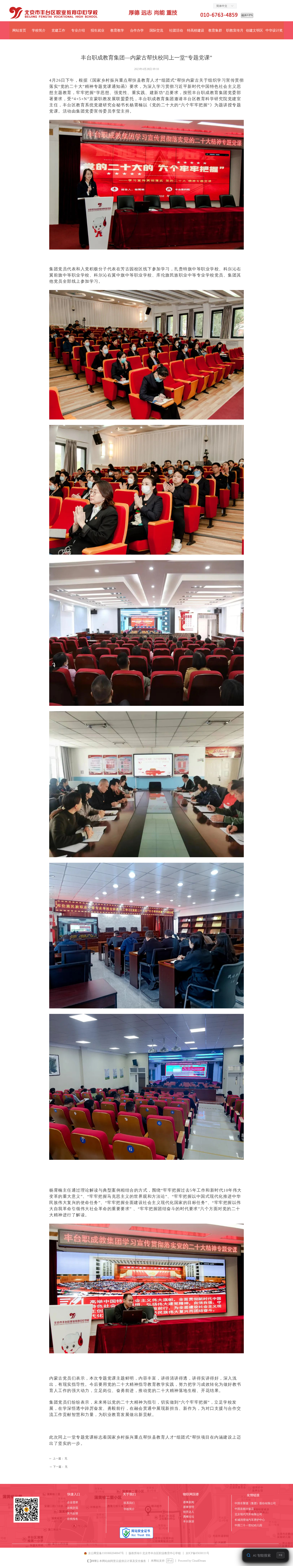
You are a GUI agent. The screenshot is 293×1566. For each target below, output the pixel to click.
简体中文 (221, 6)
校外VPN (247, 15)
